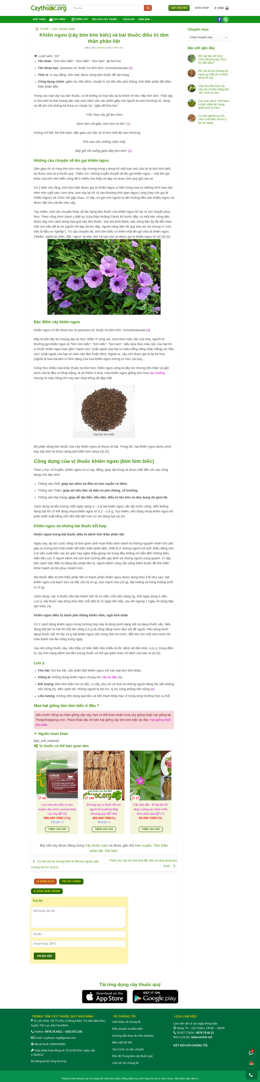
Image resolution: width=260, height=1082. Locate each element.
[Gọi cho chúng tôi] (226, 19)
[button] (202, 8)
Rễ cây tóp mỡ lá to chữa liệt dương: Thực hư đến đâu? (212, 59)
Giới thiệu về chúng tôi (126, 1021)
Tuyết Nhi (117, 48)
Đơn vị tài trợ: (192, 1037)
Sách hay (129, 19)
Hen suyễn (143, 845)
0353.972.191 (73, 1031)
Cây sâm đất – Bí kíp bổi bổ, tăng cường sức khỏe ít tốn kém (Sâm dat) (150, 809)
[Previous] (35, 794)
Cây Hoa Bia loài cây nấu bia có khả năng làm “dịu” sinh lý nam (213, 89)
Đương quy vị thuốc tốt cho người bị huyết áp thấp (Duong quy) (104, 809)
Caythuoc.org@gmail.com (59, 1037)
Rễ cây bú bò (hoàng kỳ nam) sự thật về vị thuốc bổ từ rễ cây (213, 74)
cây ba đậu (109, 677)
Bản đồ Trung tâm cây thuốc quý (132, 1056)
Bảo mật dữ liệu (122, 1042)
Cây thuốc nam (63, 29)
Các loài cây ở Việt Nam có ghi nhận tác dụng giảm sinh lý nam (213, 104)
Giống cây (81, 19)
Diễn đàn (144, 19)
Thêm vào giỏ (57, 829)
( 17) (160, 813)
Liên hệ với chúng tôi (125, 1062)
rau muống (157, 373)
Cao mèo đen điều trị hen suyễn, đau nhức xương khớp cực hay (57, 809)
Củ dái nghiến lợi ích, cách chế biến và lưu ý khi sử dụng (212, 119)
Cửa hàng (59, 19)
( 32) (62, 813)
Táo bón (111, 851)
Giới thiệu (39, 19)
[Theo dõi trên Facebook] (219, 19)
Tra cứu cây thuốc (104, 19)
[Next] (172, 794)
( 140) (112, 813)
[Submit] (148, 8)
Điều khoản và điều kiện (127, 1028)
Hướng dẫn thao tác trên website (133, 1035)
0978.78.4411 (53, 1031)
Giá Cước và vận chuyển (128, 1049)
